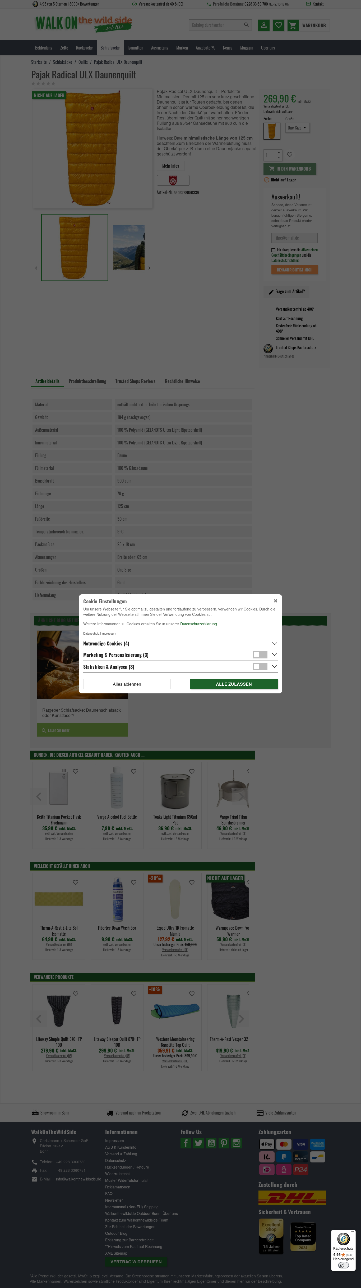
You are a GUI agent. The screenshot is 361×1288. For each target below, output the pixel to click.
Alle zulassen (234, 684)
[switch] (343, 1265)
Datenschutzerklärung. (199, 624)
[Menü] (352, 1233)
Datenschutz (91, 633)
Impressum (108, 633)
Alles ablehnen (127, 684)
